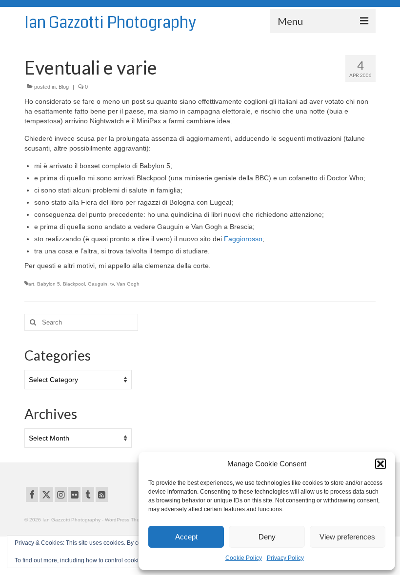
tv (112, 284)
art (31, 284)
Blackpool (74, 284)
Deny (267, 537)
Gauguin (97, 284)
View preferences (347, 537)
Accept (186, 537)
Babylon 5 (48, 284)
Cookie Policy (243, 558)
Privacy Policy (285, 558)
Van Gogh (128, 284)
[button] (380, 464)
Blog (64, 87)
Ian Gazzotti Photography (110, 23)
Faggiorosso (243, 239)
